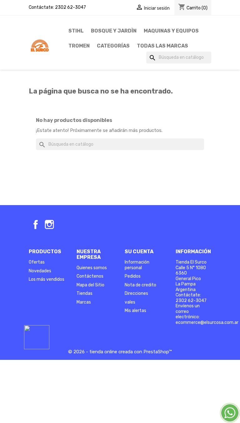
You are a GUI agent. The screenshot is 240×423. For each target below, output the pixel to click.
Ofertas (37, 262)
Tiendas (84, 293)
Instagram (49, 224)
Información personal (137, 264)
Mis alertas (135, 310)
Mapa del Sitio (90, 285)
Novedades (40, 271)
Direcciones (136, 293)
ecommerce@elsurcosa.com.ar (207, 322)
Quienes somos (92, 267)
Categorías (113, 46)
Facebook (35, 224)
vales (130, 302)
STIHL (76, 31)
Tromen (79, 46)
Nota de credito (140, 285)
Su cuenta (139, 251)
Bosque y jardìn (114, 31)
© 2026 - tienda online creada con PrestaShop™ (120, 352)
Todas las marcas (162, 46)
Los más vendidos (46, 279)
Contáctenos (90, 276)
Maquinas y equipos (171, 31)
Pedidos (133, 276)
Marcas (84, 302)
